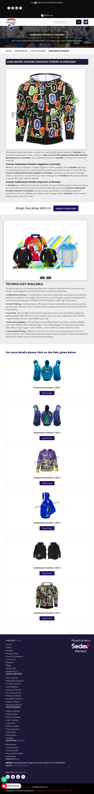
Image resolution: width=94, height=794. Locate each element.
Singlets (9, 738)
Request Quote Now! (66, 208)
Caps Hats (10, 723)
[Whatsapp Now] (4, 779)
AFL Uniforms (12, 678)
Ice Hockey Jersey (13, 693)
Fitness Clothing (13, 717)
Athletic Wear (12, 714)
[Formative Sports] (11, 24)
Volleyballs (11, 756)
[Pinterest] (20, 8)
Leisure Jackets (12, 729)
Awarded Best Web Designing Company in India (54, 790)
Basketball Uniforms (15, 681)
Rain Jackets (11, 735)
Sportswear (20, 51)
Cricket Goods (12, 747)
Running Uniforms (14, 705)
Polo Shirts (11, 732)
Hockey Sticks (12, 750)
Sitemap (9, 662)
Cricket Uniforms (13, 684)
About (9, 647)
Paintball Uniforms (14, 699)
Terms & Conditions (14, 656)
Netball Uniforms (13, 696)
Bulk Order (11, 668)
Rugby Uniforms (13, 702)
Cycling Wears (12, 687)
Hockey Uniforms (13, 690)
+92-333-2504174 (20, 765)
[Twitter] (12, 8)
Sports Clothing (12, 711)
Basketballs (11, 744)
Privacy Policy (12, 653)
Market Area (11, 671)
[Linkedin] (16, 8)
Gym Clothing (12, 720)
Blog (8, 665)
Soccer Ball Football (14, 753)
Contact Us (11, 659)
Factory (9, 650)
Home (8, 51)
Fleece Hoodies (38, 51)
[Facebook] (8, 8)
